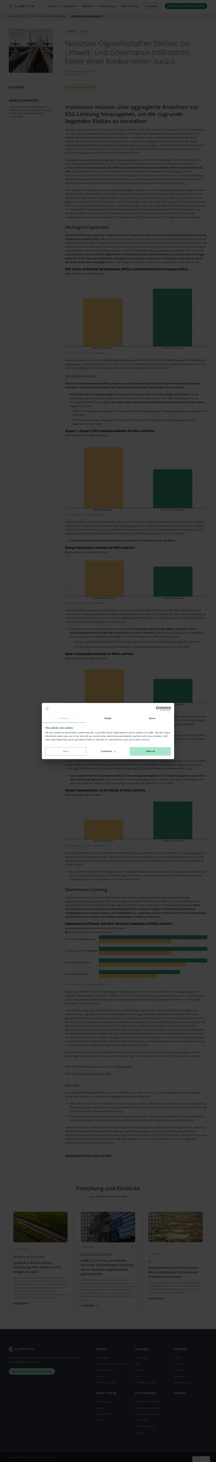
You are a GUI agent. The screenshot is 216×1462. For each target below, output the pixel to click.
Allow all (150, 751)
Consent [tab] (64, 718)
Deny (65, 751)
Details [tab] (108, 718)
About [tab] (152, 718)
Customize (106, 751)
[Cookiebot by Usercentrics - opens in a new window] (158, 708)
